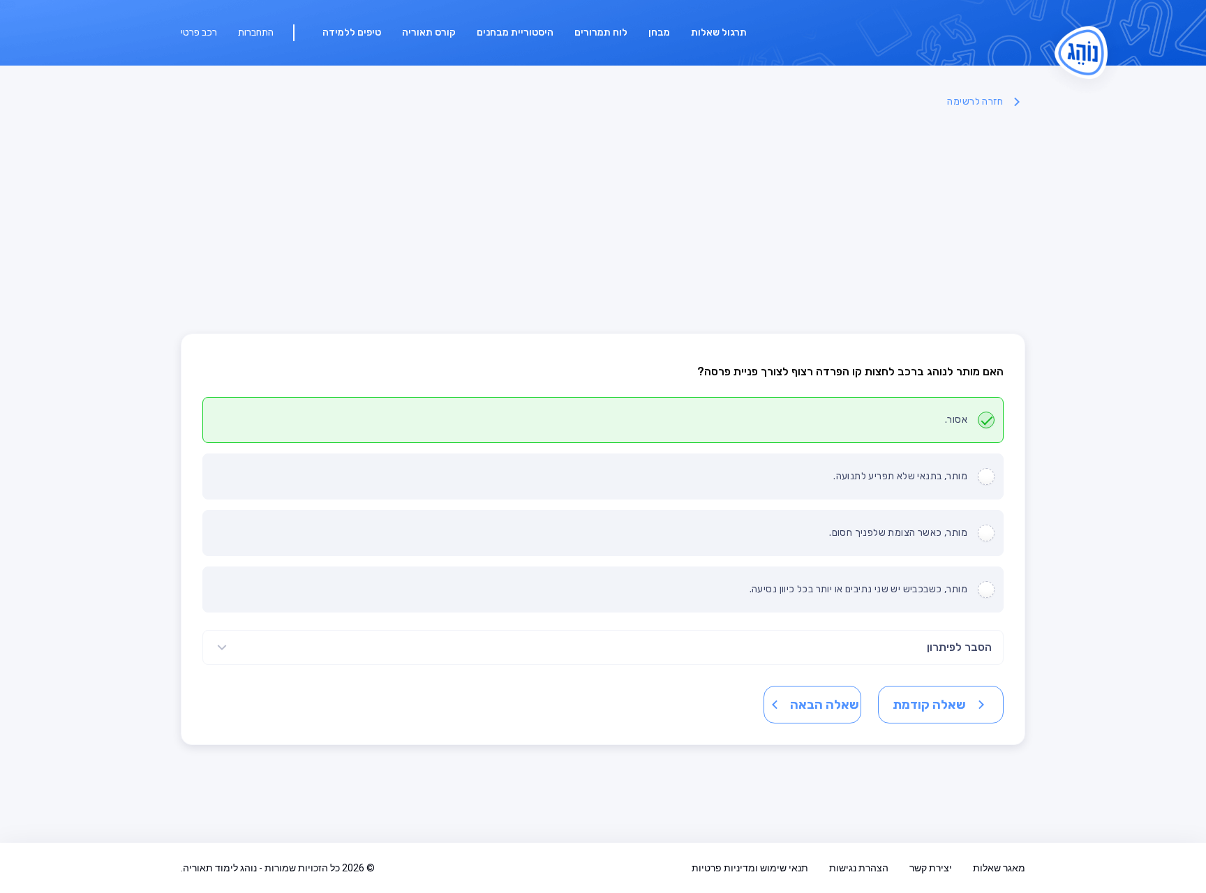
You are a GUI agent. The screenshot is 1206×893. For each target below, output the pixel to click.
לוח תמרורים (600, 32)
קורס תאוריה (429, 32)
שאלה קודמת (929, 704)
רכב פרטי (199, 32)
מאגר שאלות (999, 867)
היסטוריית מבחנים (515, 32)
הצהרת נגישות (858, 867)
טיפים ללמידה (351, 32)
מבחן (659, 32)
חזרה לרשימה (975, 101)
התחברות (256, 32)
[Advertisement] (603, 222)
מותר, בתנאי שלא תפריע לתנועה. (900, 476)
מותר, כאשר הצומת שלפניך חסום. (898, 533)
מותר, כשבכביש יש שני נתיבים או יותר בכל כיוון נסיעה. (858, 589)
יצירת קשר (930, 867)
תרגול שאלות (719, 32)
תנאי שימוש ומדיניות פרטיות (750, 867)
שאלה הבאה (824, 704)
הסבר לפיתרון (959, 647)
